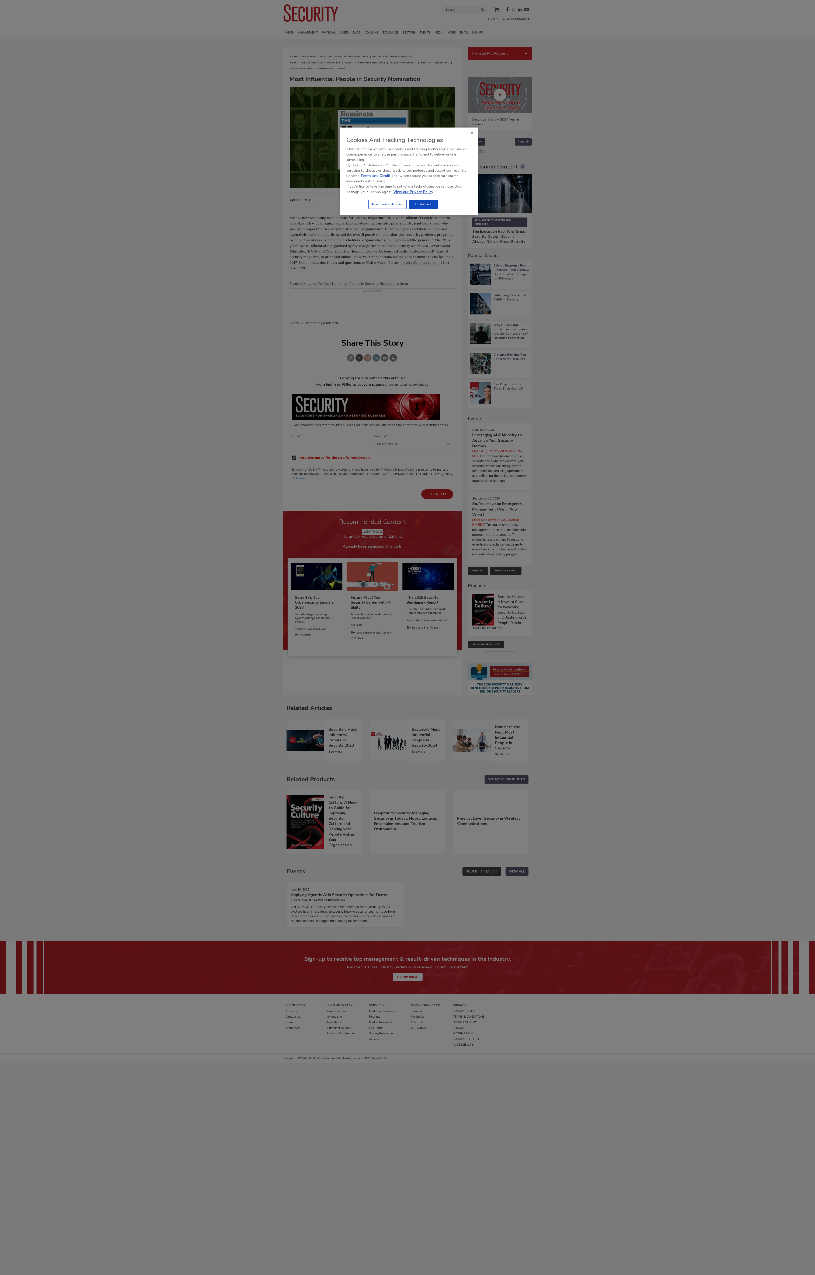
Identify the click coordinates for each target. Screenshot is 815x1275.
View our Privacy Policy (413, 191)
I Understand (423, 204)
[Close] (472, 132)
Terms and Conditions (379, 175)
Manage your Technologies (387, 204)
